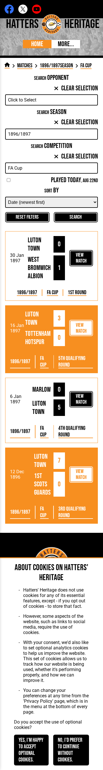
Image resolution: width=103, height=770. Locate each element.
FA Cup (52, 292)
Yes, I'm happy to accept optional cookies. (31, 750)
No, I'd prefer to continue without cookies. (70, 750)
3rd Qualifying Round (72, 512)
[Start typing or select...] (51, 99)
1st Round (77, 292)
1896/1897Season (56, 65)
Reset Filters (27, 217)
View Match (81, 258)
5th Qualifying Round (71, 361)
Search (76, 217)
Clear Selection (79, 88)
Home (37, 44)
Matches (24, 65)
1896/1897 (27, 292)
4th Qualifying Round (71, 431)
